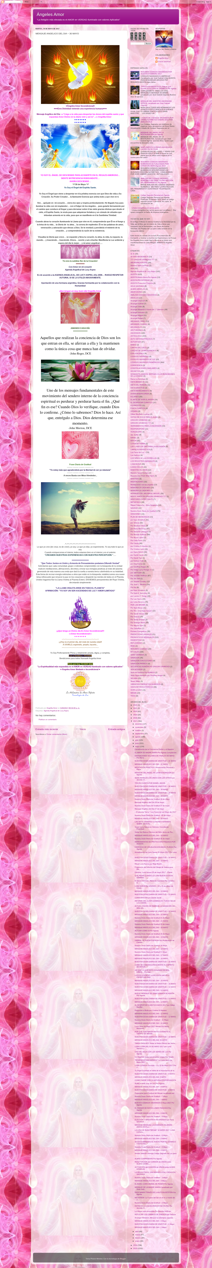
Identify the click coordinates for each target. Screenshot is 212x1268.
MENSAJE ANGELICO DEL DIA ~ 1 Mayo (150, 1227)
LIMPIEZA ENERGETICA (140, 449)
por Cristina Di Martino (139, 546)
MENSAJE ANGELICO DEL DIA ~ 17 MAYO (151, 955)
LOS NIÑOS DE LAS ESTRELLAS (144, 458)
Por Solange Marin (138, 623)
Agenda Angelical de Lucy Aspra (56, 711)
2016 (135, 1245)
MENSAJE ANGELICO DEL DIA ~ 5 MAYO (151, 1139)
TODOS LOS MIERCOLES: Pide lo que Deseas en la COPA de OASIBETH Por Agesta (158, 87)
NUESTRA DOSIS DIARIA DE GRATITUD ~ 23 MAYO (155, 894)
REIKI (133, 646)
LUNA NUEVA (136, 464)
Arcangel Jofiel (136, 307)
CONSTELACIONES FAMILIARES (144, 368)
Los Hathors (135, 455)
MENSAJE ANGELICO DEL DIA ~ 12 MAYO (151, 1014)
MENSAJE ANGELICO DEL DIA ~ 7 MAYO (151, 1100)
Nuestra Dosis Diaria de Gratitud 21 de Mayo (152, 918)
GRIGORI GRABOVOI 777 (141, 423)
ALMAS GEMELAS (138, 289)
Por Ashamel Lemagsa (139, 532)
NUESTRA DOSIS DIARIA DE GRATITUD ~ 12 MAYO (155, 1017)
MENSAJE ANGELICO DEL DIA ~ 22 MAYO (151, 914)
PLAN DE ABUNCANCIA (140, 517)
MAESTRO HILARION (139, 470)
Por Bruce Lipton (137, 537)
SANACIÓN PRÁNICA (139, 664)
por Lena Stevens (137, 602)
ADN (132, 268)
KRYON (134, 441)
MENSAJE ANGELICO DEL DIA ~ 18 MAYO (151, 949)
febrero (138, 1238)
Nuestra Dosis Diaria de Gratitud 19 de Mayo (152, 934)
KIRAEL (134, 438)
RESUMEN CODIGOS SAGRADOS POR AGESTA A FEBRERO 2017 (156, 73)
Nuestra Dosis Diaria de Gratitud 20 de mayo (152, 924)
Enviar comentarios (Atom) (56, 734)
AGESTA (134, 274)
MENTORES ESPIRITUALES (142, 499)
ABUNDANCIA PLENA (139, 263)
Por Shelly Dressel (138, 620)
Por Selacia (135, 617)
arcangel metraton (138, 312)
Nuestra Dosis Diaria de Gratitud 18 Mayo (151, 945)
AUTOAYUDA (136, 342)
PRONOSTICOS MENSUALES (142, 637)
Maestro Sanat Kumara (140, 473)
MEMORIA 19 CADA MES (140, 488)
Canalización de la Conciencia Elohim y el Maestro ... (155, 749)
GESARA (134, 411)
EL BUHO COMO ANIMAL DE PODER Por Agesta (154, 1184)
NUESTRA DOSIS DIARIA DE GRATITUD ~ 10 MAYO (155, 1037)
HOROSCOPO (136, 432)
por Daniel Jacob (137, 555)
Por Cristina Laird (137, 549)
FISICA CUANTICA (138, 408)
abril (137, 1231)
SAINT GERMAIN (137, 655)
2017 (135, 721)
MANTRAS (135, 479)
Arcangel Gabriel (137, 304)
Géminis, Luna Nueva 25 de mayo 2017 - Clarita (153, 872)
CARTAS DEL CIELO (139, 348)
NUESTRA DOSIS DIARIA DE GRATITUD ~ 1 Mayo (154, 1224)
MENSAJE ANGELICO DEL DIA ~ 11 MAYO (151, 1023)
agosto (138, 737)
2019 (135, 715)
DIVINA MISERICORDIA (140, 394)
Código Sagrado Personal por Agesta (155, 195)
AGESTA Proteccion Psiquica (142, 283)
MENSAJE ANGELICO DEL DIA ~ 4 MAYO (151, 1150)
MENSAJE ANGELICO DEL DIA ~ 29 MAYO (151, 796)
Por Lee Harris (136, 599)
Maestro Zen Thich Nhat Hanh (142, 476)
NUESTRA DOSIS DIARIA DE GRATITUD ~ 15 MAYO (155, 984)
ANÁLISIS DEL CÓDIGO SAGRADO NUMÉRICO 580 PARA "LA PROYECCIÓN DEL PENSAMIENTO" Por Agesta (157, 180)
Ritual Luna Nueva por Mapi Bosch (148, 864)
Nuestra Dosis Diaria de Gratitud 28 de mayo (152, 799)
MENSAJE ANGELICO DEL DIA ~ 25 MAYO (151, 835)
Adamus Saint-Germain (140, 265)
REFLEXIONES (136, 643)
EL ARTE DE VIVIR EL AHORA (142, 400)
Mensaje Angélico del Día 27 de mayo (149, 809)
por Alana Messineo (138, 529)
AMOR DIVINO (136, 292)
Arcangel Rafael (137, 318)
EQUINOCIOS (136, 405)
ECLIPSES (135, 397)
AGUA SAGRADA (137, 286)
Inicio (83, 729)
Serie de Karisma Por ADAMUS (143, 672)
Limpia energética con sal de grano (145, 208)
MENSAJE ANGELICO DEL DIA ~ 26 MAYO (151, 819)
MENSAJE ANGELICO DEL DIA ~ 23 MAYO (151, 891)
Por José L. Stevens (138, 584)
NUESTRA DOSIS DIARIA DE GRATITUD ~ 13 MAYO (155, 999)
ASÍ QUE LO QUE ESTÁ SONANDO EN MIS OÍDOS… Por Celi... (152, 971)
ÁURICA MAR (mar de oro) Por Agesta (150, 1084)
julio (137, 740)
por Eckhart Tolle (137, 561)
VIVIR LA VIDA (136, 690)
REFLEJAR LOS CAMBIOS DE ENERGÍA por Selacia (155, 1214)
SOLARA (134, 678)
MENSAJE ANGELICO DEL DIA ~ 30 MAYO (151, 789)
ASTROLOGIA (136, 336)
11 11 (132, 254)
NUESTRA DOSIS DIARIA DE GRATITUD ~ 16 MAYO (155, 962)
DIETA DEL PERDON (139, 385)
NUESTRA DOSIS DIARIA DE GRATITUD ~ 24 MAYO (155, 857)
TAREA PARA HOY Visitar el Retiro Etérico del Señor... (156, 1043)
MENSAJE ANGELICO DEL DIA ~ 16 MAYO (151, 958)
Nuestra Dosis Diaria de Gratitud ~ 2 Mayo (151, 1203)
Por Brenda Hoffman (138, 535)
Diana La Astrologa (138, 379)
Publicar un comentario (48, 719)
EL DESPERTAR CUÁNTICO (142, 403)
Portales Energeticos (139, 631)
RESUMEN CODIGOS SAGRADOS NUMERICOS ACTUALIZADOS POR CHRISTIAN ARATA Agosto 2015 (155, 164)
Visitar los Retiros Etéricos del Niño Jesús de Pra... (154, 832)
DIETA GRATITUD (138, 388)
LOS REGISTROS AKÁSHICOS (143, 461)
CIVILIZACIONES (137, 353)
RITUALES (135, 652)
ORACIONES (136, 514)
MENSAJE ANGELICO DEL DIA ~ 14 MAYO (151, 990)
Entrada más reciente (46, 729)
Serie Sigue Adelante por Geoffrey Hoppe (147, 675)
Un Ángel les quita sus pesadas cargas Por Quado (154, 1057)
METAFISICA (136, 502)
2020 (135, 711)
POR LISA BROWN (138, 605)
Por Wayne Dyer (137, 625)
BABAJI (133, 345)
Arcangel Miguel (137, 315)
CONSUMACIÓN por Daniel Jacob (148, 898)
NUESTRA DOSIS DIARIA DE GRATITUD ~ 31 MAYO (155, 761)
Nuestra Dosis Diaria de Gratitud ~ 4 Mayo (151, 1147)
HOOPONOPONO (138, 429)
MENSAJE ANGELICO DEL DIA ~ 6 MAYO (151, 1113)
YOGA (133, 696)
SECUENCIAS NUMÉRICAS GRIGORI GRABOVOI (150, 667)
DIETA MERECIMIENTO (140, 391)
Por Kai (133, 587)
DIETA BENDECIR (138, 382)
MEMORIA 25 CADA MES (140, 491)
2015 (135, 1248)
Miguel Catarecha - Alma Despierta (144, 505)
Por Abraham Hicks (138, 526)
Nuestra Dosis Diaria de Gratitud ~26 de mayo (153, 815)
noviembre (139, 727)
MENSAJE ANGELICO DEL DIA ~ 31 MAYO (151, 764)
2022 (135, 705)
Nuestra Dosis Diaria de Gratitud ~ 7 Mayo (151, 1096)
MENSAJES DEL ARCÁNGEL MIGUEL (145, 493)
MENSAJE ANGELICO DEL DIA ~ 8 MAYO (151, 1087)
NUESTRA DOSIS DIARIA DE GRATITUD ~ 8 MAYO (155, 1090)
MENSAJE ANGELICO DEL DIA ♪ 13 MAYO (151, 1002)
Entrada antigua (116, 729)
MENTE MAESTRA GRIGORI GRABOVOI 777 (148, 496)
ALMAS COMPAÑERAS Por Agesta (148, 1159)
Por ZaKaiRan (136, 628)
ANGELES (135, 298)
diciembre (139, 724)
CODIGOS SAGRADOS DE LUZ (143, 359)
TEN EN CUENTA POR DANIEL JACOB (150, 783)
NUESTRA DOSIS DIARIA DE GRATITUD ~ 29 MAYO (155, 793)
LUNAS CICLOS (137, 467)
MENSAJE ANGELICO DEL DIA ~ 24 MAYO (151, 861)
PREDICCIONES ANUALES (141, 634)
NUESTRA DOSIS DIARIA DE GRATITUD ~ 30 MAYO (155, 786)
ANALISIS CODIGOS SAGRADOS (144, 295)
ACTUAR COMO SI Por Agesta (147, 931)
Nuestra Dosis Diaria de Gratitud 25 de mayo (152, 839)
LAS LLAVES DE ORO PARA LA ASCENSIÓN (148, 447)
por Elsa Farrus (137, 564)
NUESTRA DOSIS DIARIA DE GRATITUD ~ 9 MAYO (155, 1074)
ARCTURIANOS (137, 330)
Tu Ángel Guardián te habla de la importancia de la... (155, 1071)
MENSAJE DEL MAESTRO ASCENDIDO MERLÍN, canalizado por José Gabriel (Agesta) (156, 103)
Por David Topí (136, 558)
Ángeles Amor (50, 14)
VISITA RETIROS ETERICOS (142, 687)
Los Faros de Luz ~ (138, 452)
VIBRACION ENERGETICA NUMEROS (145, 684)
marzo (138, 1235)
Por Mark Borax (137, 608)
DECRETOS (135, 371)
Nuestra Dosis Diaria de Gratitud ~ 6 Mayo (151, 1116)
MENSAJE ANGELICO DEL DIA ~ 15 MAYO (151, 981)
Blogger (123, 1259)
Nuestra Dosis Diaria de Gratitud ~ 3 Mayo (151, 1178)
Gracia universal (164, 62)
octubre (138, 730)
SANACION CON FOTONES (141, 661)
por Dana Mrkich (137, 552)
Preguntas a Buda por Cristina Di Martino (151, 1010)
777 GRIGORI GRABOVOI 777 (142, 260)
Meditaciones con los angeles (142, 485)
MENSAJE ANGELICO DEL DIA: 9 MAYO (150, 1077)
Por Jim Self (135, 579)
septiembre (139, 734)
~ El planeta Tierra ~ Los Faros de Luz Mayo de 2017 (155, 812)
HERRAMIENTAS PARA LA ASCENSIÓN (146, 426)
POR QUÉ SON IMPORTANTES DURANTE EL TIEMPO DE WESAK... (153, 1033)
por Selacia (135, 523)
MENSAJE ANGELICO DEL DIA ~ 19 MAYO (151, 937)
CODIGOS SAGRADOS (140, 356)
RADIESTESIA (136, 640)
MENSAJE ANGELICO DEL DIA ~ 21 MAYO (151, 921)
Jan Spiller (135, 435)
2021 (135, 708)
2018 (135, 718)
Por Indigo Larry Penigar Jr (141, 570)
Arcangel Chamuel (138, 301)
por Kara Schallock (138, 520)
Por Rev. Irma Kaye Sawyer (141, 611)
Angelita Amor (163, 58)
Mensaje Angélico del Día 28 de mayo (149, 802)
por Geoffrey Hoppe (138, 567)
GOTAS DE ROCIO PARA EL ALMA (144, 417)
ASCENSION (135, 333)
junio (137, 743)
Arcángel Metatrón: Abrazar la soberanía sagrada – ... (156, 1218)
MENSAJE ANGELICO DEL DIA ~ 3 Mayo (150, 1181)
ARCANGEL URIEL (138, 321)
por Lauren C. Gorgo (139, 596)
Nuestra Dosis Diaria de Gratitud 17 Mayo (151, 952)
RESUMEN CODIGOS (139, 649)
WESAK (134, 693)
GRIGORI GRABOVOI (139, 420)
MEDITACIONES (137, 482)
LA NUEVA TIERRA (138, 444)
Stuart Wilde (135, 681)
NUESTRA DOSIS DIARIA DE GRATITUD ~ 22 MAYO (155, 911)
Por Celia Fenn (136, 540)
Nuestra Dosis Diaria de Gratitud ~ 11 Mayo (151, 1020)
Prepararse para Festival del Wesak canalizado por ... (155, 1093)
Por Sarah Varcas (137, 614)
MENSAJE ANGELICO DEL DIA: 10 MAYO (151, 1040)
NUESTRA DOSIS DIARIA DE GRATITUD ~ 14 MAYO (155, 987)
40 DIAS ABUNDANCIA (139, 257)
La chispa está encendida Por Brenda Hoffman (153, 1211)
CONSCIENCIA (136, 365)
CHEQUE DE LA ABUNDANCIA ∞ (143, 351)
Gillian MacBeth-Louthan (140, 414)
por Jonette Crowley (138, 581)
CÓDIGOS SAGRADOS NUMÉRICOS (145, 362)
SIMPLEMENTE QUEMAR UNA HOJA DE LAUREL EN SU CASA (156, 148)
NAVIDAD (134, 508)
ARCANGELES (136, 327)
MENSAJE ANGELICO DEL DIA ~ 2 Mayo (150, 1221)
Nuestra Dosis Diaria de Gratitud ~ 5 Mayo (151, 1135)
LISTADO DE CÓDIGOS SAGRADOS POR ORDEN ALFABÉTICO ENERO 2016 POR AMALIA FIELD (157, 120)
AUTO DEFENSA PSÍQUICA (141, 339)
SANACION (135, 658)
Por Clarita (135, 543)
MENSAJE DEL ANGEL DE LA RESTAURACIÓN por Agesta (152, 133)
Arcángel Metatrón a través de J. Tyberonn (147, 309)
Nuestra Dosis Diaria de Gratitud (143, 511)
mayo (137, 746)
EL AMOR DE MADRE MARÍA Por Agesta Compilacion (155, 753)
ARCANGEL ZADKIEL (139, 324)
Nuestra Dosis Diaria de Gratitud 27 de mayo (152, 806)
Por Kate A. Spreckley (139, 593)
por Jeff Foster (136, 573)
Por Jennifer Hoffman (139, 576)
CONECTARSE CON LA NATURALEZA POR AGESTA (155, 1080)
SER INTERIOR (137, 669)
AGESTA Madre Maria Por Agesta (144, 277)
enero (137, 1241)
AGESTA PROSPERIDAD (140, 280)
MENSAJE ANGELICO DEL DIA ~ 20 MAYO (151, 927)
